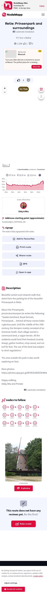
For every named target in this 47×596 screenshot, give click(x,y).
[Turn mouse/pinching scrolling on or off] (41, 96)
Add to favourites (25, 238)
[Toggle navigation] (43, 14)
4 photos (25, 488)
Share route (25, 255)
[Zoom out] (5, 92)
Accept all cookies (14, 589)
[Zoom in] (5, 88)
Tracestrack (41, 169)
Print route (25, 247)
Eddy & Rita (24, 211)
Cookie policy (38, 576)
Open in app (25, 272)
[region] (23, 128)
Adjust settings (10, 583)
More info (36, 67)
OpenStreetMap (23, 169)
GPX (25, 263)
